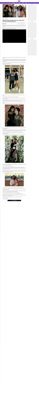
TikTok (11, 167)
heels (8, 171)
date (9, 28)
